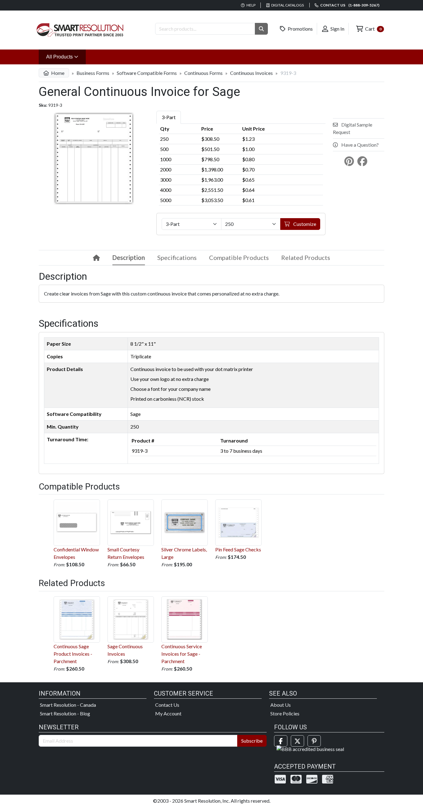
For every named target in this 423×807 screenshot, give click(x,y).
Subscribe (252, 741)
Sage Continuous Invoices (125, 650)
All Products (66, 56)
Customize (304, 224)
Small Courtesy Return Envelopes (125, 553)
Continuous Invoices (251, 73)
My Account (168, 713)
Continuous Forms (203, 73)
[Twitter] (297, 741)
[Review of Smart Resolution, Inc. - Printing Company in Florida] (310, 748)
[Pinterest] (314, 741)
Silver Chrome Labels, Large (184, 553)
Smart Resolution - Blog (65, 713)
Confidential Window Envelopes (76, 553)
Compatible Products (239, 257)
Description (128, 257)
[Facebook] (280, 741)
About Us (280, 705)
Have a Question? (359, 145)
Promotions (300, 29)
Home (57, 73)
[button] (261, 29)
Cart (373, 29)
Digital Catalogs (287, 5)
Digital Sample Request (352, 128)
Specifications (177, 257)
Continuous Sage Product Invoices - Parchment (73, 653)
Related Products (305, 257)
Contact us (349, 5)
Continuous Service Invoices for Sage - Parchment (181, 653)
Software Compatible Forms (147, 73)
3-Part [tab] (169, 117)
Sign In (336, 29)
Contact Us (167, 705)
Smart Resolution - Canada (68, 705)
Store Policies (284, 713)
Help (250, 5)
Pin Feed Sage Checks (238, 549)
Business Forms (92, 73)
